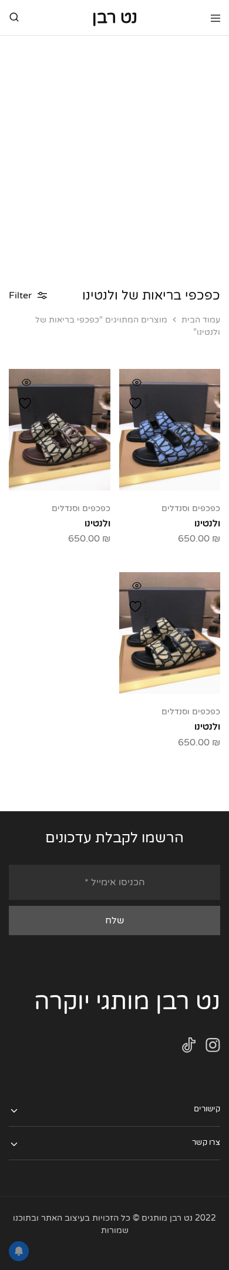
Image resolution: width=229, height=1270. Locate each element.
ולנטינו (207, 523)
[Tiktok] (189, 1047)
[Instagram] (213, 1047)
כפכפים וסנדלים (190, 508)
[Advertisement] (114, 156)
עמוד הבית (200, 320)
